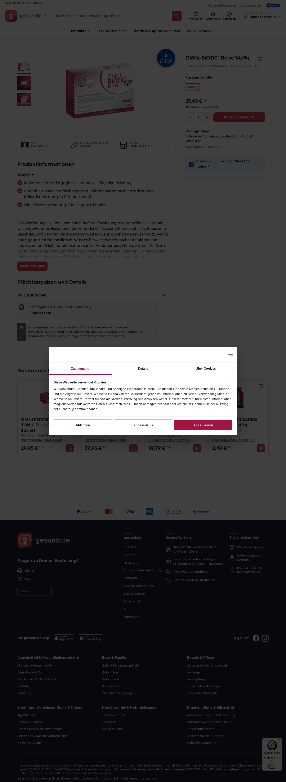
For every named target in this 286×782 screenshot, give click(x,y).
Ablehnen (83, 425)
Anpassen (140, 425)
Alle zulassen (203, 425)
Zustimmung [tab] (80, 368)
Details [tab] (143, 368)
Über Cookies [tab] (206, 368)
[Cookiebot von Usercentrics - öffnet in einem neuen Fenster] (214, 355)
